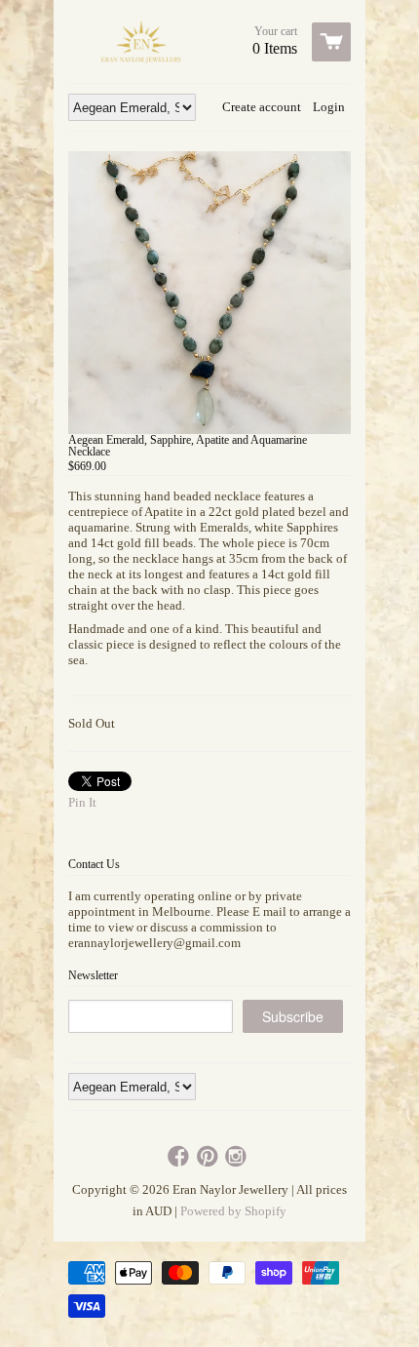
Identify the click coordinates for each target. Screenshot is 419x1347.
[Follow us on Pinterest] (209, 1157)
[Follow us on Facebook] (180, 1157)
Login (329, 106)
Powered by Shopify (233, 1211)
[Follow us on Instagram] (237, 1157)
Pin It (82, 802)
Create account (261, 106)
